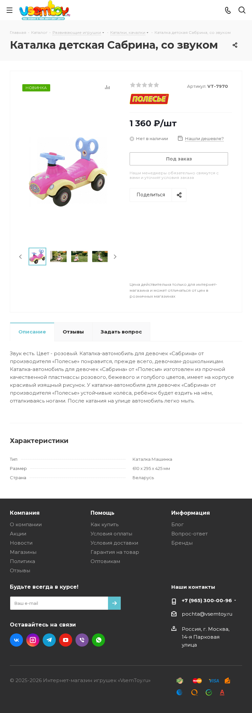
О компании (26, 524)
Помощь (103, 512)
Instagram (32, 640)
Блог (177, 524)
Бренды (182, 543)
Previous (21, 256)
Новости (21, 543)
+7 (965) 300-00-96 (207, 600)
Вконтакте (16, 640)
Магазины (23, 552)
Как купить (104, 524)
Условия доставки (114, 543)
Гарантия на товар (115, 552)
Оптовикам (105, 561)
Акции (18, 533)
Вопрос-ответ (189, 533)
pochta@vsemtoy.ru (207, 614)
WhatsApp (98, 640)
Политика (22, 561)
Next (115, 256)
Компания (25, 512)
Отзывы (20, 570)
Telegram (49, 640)
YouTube (65, 640)
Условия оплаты (111, 533)
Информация (190, 512)
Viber (82, 640)
